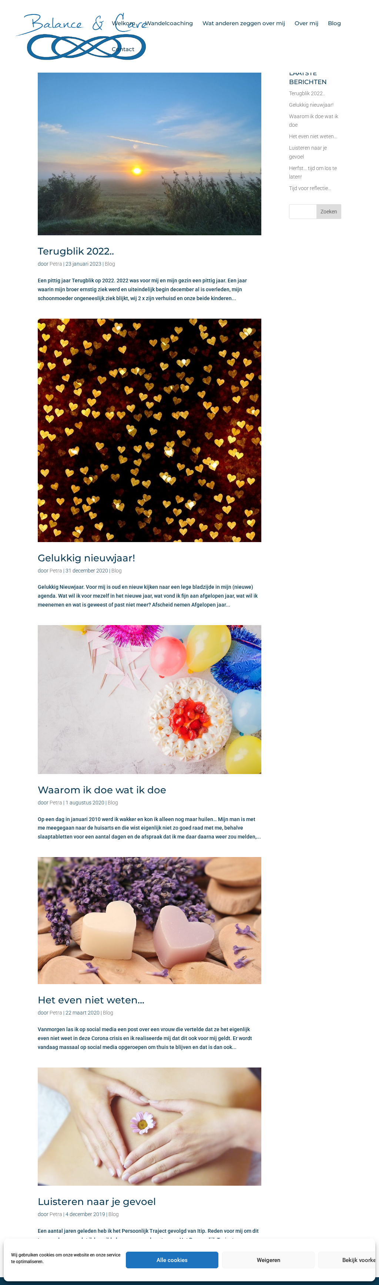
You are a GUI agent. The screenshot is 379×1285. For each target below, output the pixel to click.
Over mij (306, 24)
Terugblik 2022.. (76, 251)
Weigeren (268, 1260)
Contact (123, 50)
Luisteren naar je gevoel (97, 1202)
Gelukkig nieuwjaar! (86, 558)
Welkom (123, 24)
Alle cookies (172, 1260)
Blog (334, 24)
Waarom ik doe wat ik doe (102, 790)
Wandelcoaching (169, 24)
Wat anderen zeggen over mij (243, 24)
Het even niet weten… (91, 1000)
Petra (56, 264)
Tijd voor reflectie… (310, 188)
